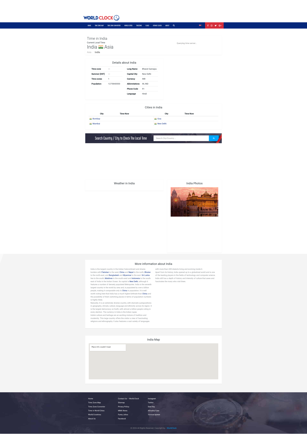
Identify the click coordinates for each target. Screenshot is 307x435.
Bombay (96, 118)
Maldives (108, 278)
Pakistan (105, 272)
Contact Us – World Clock (128, 399)
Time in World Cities (96, 411)
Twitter (151, 403)
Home (89, 25)
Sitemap (121, 403)
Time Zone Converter (114, 25)
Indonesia (136, 278)
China (121, 272)
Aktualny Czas (153, 411)
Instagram (152, 399)
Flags (147, 25)
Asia (89, 52)
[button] (201, 25)
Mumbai (96, 123)
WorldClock (172, 428)
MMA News (122, 411)
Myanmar (127, 275)
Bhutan (148, 272)
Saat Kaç (151, 407)
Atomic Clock (157, 25)
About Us (92, 419)
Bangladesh (114, 275)
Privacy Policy (123, 407)
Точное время (154, 415)
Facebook (122, 419)
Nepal (131, 272)
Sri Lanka (146, 275)
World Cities (128, 25)
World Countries (94, 415)
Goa (159, 118)
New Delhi (161, 123)
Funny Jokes (123, 415)
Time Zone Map (99, 25)
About (167, 25)
